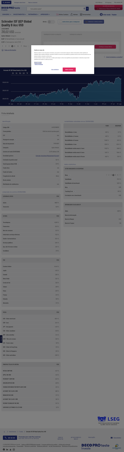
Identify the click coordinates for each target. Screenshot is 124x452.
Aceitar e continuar (69, 69)
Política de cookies (38, 62)
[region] (62, 59)
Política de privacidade (39, 64)
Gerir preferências (55, 69)
